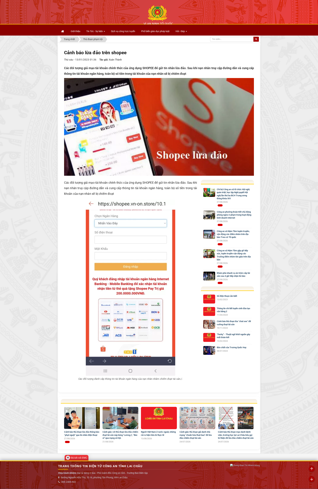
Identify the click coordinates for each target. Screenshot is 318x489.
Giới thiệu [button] (75, 31)
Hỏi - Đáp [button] (180, 31)
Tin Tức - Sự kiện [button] (94, 31)
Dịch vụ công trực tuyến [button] (123, 31)
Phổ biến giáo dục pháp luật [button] (155, 31)
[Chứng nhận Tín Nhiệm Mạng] (245, 465)
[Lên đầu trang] (312, 469)
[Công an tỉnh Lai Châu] (158, 15)
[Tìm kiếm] (256, 39)
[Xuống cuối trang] (312, 479)
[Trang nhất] (63, 31)
